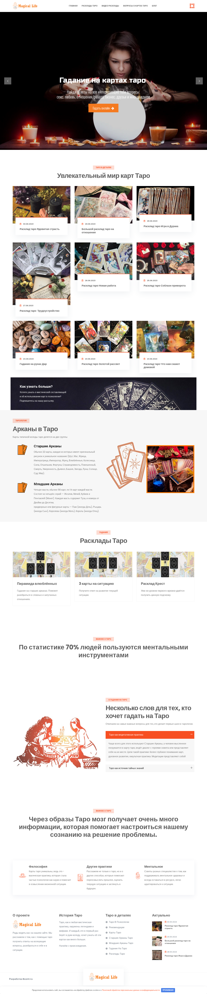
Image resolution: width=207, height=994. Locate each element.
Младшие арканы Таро (121, 943)
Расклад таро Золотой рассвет (101, 364)
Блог (154, 6)
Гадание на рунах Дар (33, 364)
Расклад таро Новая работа (99, 285)
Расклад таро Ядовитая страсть (40, 229)
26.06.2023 (90, 280)
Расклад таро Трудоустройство (39, 311)
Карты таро (115, 932)
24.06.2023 (28, 359)
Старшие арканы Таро (121, 938)
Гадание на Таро (118, 948)
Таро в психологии (119, 922)
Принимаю (168, 990)
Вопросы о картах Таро (135, 6)
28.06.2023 (152, 221)
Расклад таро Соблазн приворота (165, 285)
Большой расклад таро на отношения (98, 230)
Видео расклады (110, 6)
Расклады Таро (89, 6)
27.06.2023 (28, 305)
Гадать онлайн (102, 107)
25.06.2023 (152, 280)
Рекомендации (116, 927)
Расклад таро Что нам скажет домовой (162, 365)
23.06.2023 (90, 359)
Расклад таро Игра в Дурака (161, 226)
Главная (73, 6)
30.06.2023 (28, 224)
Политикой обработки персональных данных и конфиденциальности (131, 990)
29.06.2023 (90, 224)
